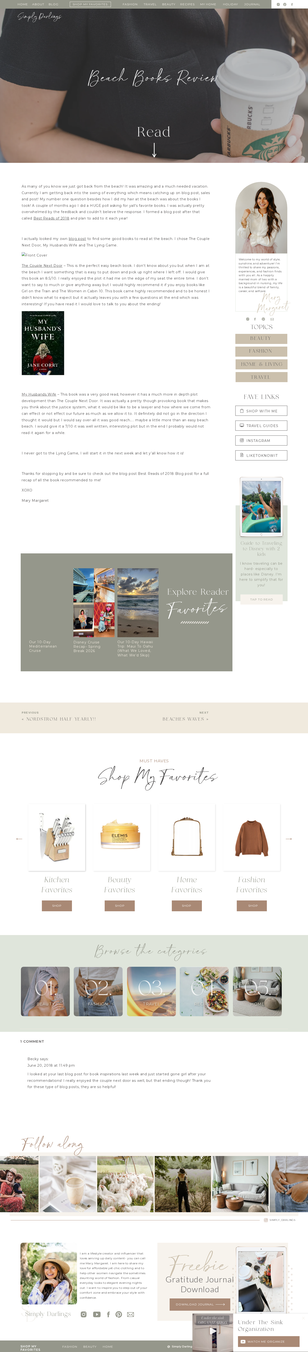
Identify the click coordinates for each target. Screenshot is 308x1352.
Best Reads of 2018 (51, 218)
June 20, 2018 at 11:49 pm (51, 1065)
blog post (77, 239)
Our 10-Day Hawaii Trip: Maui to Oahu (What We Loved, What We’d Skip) (135, 648)
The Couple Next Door (42, 265)
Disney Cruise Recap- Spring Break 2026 (87, 646)
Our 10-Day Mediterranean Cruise (43, 646)
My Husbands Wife (39, 394)
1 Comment (32, 1041)
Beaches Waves (183, 719)
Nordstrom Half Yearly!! (61, 719)
